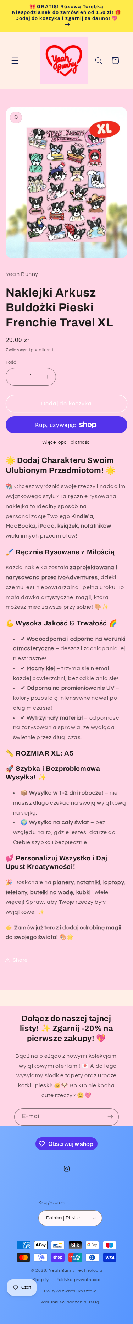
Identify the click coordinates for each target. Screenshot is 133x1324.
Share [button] (20, 960)
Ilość (11, 362)
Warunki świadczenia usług (70, 1302)
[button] (15, 60)
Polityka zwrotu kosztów (70, 1291)
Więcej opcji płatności (66, 442)
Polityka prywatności (78, 1280)
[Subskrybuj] (110, 1117)
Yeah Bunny (62, 1270)
